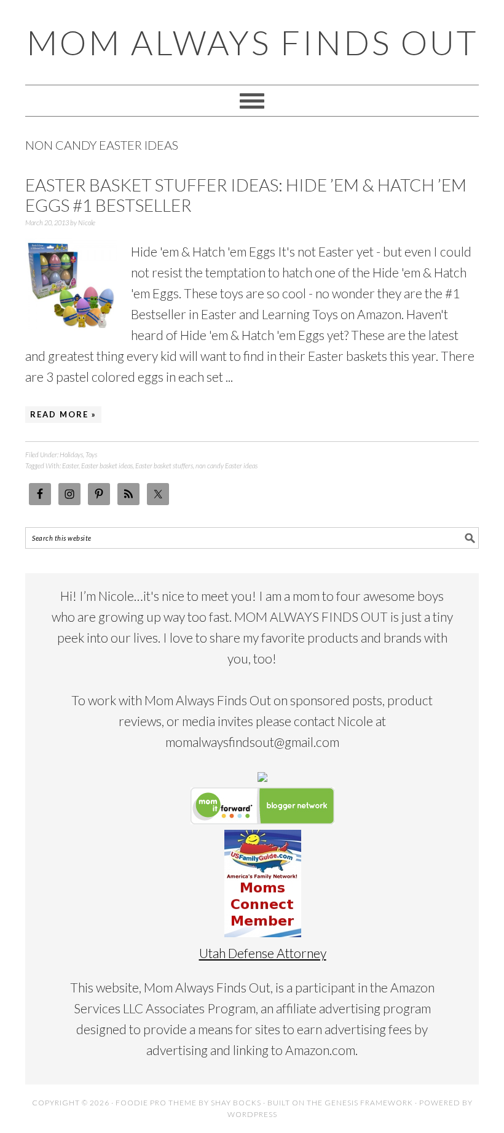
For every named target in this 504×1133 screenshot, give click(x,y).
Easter (70, 466)
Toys (91, 454)
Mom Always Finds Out (252, 42)
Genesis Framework (369, 1102)
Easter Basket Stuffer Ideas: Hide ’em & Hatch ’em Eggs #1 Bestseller (246, 195)
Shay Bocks (236, 1102)
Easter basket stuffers (164, 466)
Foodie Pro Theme (156, 1102)
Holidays (71, 454)
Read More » (63, 414)
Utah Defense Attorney (262, 953)
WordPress (252, 1114)
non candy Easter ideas (226, 466)
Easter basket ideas (107, 466)
